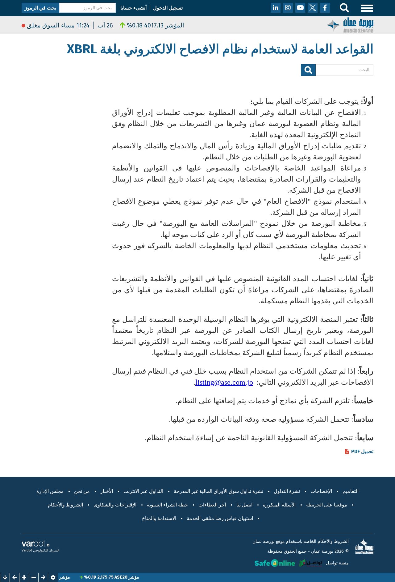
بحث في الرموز (40, 8)
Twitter (313, 8)
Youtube (300, 8)
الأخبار (106, 491)
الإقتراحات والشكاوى (115, 505)
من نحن (82, 491)
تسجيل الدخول (168, 8)
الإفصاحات (321, 491)
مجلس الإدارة (50, 491)
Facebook (325, 8)
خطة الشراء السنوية (167, 505)
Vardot (27, 550)
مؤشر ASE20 (136, 577)
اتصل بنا (244, 505)
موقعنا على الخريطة (326, 505)
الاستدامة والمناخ (159, 518)
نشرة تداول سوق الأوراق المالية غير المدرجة (218, 491)
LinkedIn (276, 8)
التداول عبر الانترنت (143, 491)
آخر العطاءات (212, 505)
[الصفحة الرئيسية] (349, 24)
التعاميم (351, 491)
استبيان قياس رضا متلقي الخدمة (220, 518)
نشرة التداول (287, 491)
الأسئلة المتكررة (279, 505)
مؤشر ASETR (67, 577)
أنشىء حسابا (133, 8)
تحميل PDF (362, 451)
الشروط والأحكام (65, 505)
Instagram (288, 8)
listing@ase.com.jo (224, 382)
